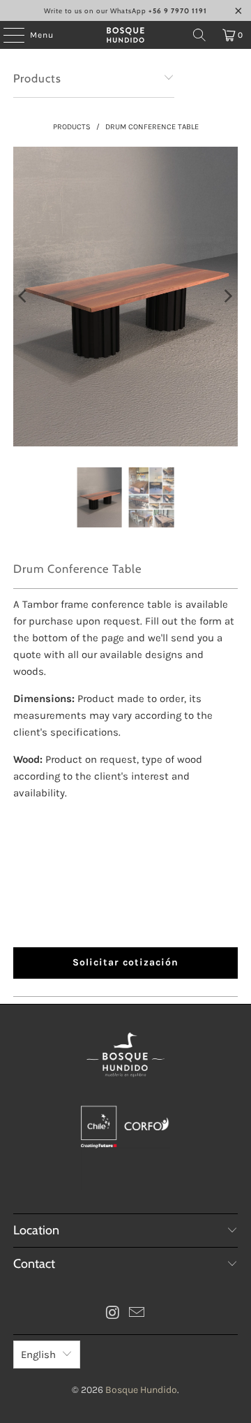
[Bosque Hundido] (125, 35)
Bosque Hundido (141, 1390)
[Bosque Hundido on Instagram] (112, 1314)
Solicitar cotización (125, 962)
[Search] (199, 35)
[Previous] (24, 296)
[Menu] (6, 35)
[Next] (227, 296)
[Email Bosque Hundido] (137, 1314)
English (38, 1354)
